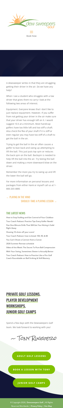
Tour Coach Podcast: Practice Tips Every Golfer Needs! (29, 221)
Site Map (48, 406)
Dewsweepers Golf (35, 402)
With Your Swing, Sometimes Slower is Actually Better (29, 251)
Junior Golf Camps (31, 382)
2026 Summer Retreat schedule (20, 243)
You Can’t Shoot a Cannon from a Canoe (24, 239)
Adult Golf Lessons (31, 356)
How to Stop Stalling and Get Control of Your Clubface (29, 217)
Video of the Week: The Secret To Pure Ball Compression (30, 247)
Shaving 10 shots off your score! (20, 232)
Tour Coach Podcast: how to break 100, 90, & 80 (27, 236)
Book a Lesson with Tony (31, 369)
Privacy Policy (36, 406)
